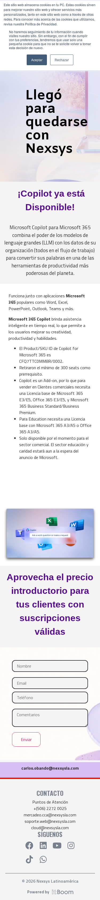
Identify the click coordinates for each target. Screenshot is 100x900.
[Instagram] (71, 845)
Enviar (26, 739)
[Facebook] (29, 845)
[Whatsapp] (43, 859)
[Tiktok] (29, 859)
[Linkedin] (43, 845)
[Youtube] (57, 845)
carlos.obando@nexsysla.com (50, 768)
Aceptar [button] (36, 59)
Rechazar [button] (62, 59)
